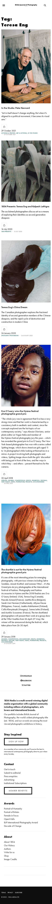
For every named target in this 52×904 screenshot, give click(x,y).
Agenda (4, 480)
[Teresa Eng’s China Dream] (26, 271)
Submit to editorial (12, 772)
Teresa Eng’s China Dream (14, 307)
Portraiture (20, 482)
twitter (26, 685)
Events (28, 480)
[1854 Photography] (26, 5)
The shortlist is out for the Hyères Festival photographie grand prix (21, 571)
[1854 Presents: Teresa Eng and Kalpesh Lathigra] (26, 171)
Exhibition (36, 480)
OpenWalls (9, 818)
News (13, 482)
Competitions (20, 480)
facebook (27, 680)
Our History (9, 845)
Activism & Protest (8, 133)
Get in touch (9, 769)
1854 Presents (6, 231)
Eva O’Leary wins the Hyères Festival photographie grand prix (20, 412)
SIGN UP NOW (16, 741)
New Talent (5, 482)
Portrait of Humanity (13, 808)
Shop (6, 855)
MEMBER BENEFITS (18, 790)
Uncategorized (38, 482)
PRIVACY (10, 892)
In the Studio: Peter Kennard (15, 107)
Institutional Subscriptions (15, 783)
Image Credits (10, 859)
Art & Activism (21, 133)
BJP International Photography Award (21, 822)
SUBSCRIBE (18, 892)
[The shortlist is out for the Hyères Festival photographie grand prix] (26, 534)
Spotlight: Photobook (10, 335)
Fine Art (11, 640)
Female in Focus (11, 815)
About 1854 (9, 841)
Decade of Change (12, 825)
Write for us (9, 852)
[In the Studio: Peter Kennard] (26, 66)
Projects (29, 482)
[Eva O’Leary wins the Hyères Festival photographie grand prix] (26, 375)
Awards (11, 480)
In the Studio (33, 133)
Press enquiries (10, 776)
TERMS (3, 892)
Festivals (44, 480)
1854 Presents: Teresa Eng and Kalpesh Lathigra (25, 206)
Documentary (24, 639)
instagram (27, 676)
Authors (7, 848)
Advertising (9, 779)
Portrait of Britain (11, 812)
